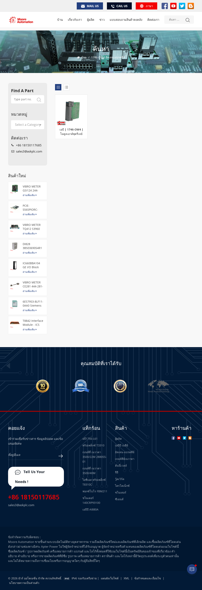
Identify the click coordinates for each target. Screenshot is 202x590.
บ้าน (60, 20)
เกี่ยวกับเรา (75, 20)
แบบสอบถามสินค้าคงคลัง (126, 20)
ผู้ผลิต (90, 20)
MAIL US (93, 6)
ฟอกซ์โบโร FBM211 (94, 491)
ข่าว (102, 20)
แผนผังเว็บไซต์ (110, 578)
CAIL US (121, 6)
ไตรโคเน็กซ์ (122, 486)
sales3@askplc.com (29, 151)
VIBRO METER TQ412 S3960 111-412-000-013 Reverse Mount (32, 227)
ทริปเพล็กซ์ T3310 (93, 445)
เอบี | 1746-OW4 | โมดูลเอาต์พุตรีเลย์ (71, 131)
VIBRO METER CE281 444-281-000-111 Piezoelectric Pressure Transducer (33, 284)
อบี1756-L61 (90, 438)
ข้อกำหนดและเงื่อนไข (147, 578)
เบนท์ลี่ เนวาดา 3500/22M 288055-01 (94, 456)
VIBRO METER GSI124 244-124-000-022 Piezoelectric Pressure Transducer (32, 188)
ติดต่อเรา (153, 20)
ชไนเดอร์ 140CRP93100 (91, 500)
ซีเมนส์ (119, 499)
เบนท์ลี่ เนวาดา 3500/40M (91, 470)
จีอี (116, 472)
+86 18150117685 (29, 145)
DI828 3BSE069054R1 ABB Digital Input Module (32, 246)
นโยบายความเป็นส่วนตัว (24, 583)
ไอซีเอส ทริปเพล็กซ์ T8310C (94, 482)
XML (126, 578)
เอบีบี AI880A (90, 509)
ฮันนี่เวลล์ (121, 465)
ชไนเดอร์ (120, 492)
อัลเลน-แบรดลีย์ (124, 452)
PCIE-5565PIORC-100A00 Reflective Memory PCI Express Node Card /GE (32, 208)
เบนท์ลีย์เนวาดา (124, 459)
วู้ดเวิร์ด (119, 479)
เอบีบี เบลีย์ (121, 445)
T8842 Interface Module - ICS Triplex (33, 323)
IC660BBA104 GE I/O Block (31, 265)
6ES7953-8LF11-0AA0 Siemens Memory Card (33, 304)
